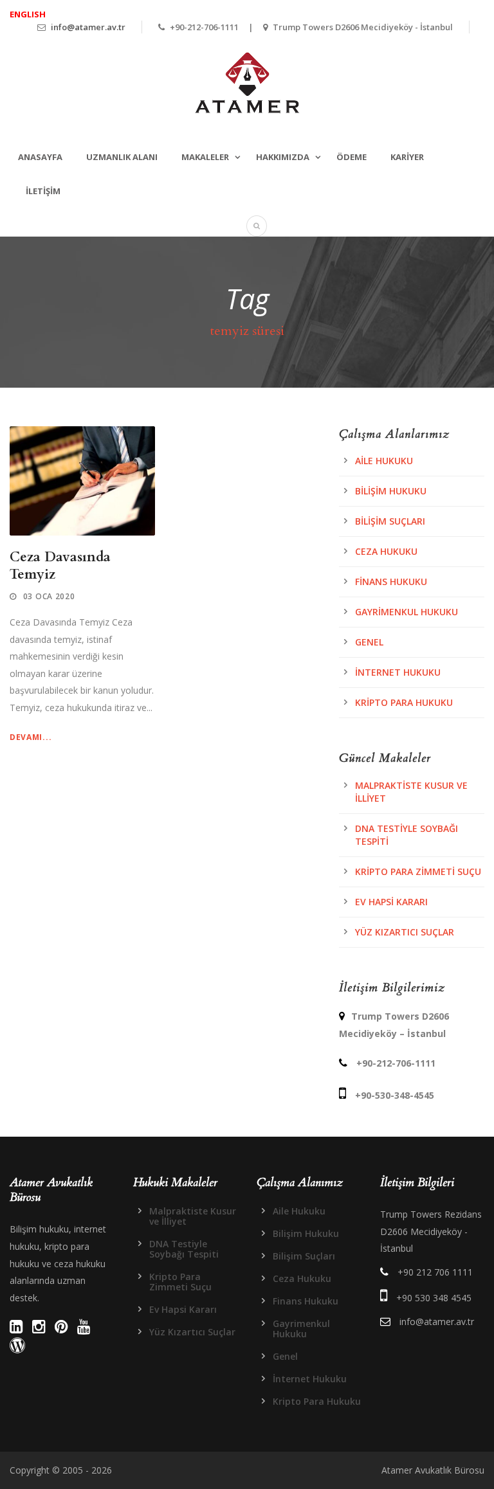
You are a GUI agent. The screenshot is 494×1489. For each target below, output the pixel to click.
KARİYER (407, 157)
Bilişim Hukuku (390, 491)
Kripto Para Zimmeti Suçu (418, 871)
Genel (369, 642)
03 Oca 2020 (49, 596)
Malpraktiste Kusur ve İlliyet (192, 1216)
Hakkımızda (282, 157)
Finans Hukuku (391, 581)
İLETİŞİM (43, 191)
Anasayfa (40, 157)
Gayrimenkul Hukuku (406, 612)
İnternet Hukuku (398, 672)
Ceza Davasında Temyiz (60, 566)
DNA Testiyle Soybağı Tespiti (184, 1249)
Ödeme (351, 157)
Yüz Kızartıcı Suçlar (404, 932)
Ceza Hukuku (386, 551)
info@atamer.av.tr (88, 27)
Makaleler (205, 157)
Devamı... (30, 737)
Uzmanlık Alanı (122, 157)
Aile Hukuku (384, 461)
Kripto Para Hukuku (404, 702)
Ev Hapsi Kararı (391, 902)
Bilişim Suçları (390, 521)
